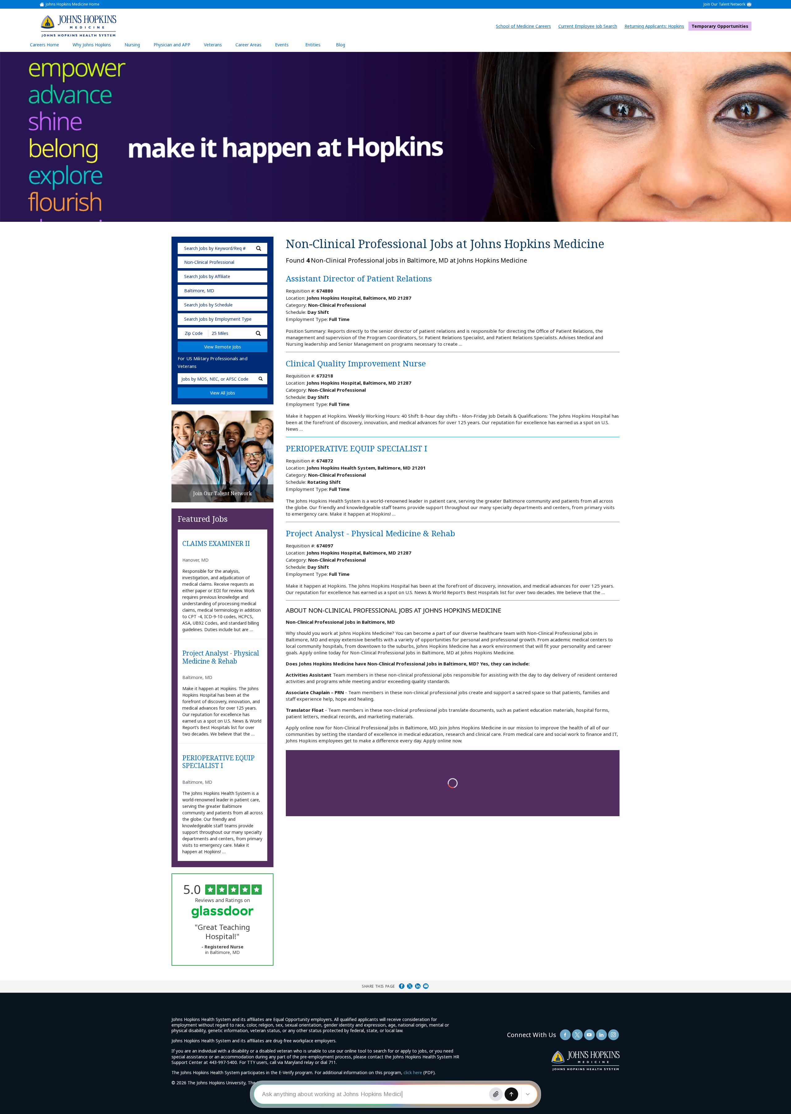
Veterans (213, 45)
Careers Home (44, 45)
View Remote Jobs (222, 347)
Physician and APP (175, 46)
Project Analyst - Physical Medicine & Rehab (220, 657)
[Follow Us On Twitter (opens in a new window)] (577, 1035)
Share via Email (426, 986)
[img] (78, 26)
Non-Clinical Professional (209, 262)
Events (282, 45)
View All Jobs (222, 393)
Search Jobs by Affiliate (207, 276)
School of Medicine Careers (525, 26)
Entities (317, 46)
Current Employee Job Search (589, 26)
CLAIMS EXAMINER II (216, 544)
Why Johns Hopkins (92, 45)
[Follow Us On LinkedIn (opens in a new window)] (601, 1035)
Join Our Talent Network (724, 4)
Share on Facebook (401, 986)
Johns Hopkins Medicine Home (72, 4)
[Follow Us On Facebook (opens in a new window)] (565, 1035)
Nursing (135, 46)
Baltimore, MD (199, 290)
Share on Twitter (409, 986)
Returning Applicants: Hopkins (655, 26)
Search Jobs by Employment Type (218, 319)
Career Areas (248, 45)
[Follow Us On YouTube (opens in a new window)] (589, 1035)
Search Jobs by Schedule (208, 305)
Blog (340, 45)
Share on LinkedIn (418, 986)
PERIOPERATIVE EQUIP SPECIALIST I (218, 762)
